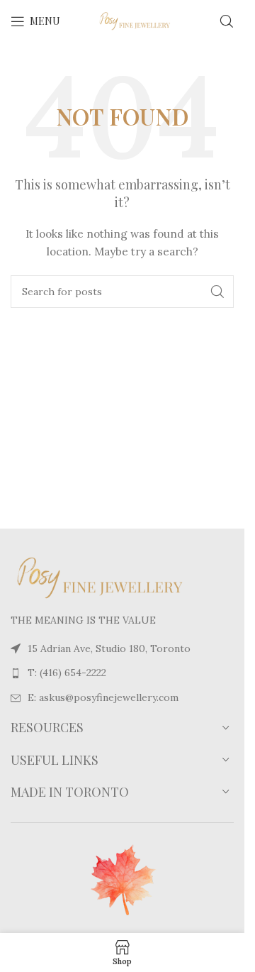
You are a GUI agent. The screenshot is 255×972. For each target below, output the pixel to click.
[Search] (226, 21)
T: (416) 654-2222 (67, 672)
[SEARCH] (217, 291)
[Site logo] (123, 20)
